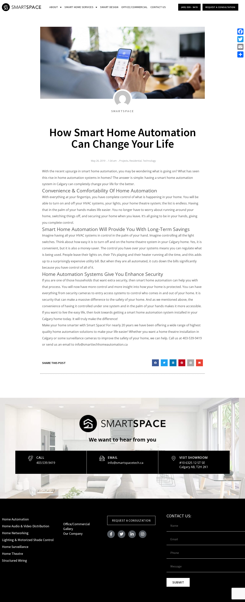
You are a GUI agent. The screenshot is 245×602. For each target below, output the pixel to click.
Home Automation (15, 519)
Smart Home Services (79, 7)
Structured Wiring (14, 560)
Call (40, 457)
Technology (149, 160)
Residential (135, 160)
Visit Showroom (193, 457)
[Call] (30, 458)
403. (45, 463)
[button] (155, 362)
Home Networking (15, 533)
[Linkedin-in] (132, 534)
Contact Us (158, 7)
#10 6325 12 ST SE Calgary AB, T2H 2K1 (193, 465)
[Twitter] (121, 534)
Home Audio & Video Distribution (25, 526)
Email (113, 457)
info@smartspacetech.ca (125, 463)
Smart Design (109, 7)
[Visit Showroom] (173, 458)
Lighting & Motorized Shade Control (28, 540)
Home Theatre (12, 553)
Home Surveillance (15, 546)
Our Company (72, 533)
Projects (123, 160)
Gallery (68, 529)
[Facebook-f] (111, 534)
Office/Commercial (134, 7)
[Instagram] (142, 534)
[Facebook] (240, 31)
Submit (178, 582)
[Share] (240, 54)
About (53, 7)
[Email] (102, 458)
